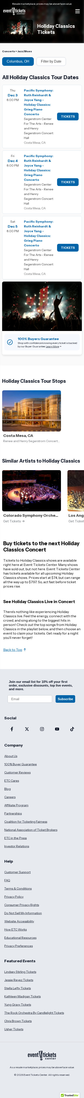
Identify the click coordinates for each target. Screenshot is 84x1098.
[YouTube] (57, 729)
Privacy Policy (13, 897)
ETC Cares (11, 781)
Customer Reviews (17, 772)
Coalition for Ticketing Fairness (25, 822)
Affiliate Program (16, 805)
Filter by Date (51, 61)
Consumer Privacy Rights (21, 905)
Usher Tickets (13, 1029)
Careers (10, 797)
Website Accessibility (19, 921)
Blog (7, 789)
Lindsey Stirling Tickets (20, 972)
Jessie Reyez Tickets (18, 980)
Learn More (52, 346)
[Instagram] (42, 729)
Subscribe (65, 699)
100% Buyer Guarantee (20, 764)
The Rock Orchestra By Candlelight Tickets (34, 1013)
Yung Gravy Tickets (17, 1005)
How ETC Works (15, 929)
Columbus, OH (18, 61)
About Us (10, 756)
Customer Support (17, 872)
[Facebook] (11, 729)
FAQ (7, 880)
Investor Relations (16, 846)
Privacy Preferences (18, 946)
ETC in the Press (15, 838)
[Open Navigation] (77, 11)
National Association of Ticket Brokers (30, 830)
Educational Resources (20, 938)
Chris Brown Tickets (18, 1021)
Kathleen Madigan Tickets (22, 996)
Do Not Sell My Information (23, 913)
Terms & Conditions (18, 888)
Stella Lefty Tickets (17, 988)
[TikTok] (72, 729)
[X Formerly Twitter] (26, 729)
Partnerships (13, 813)
